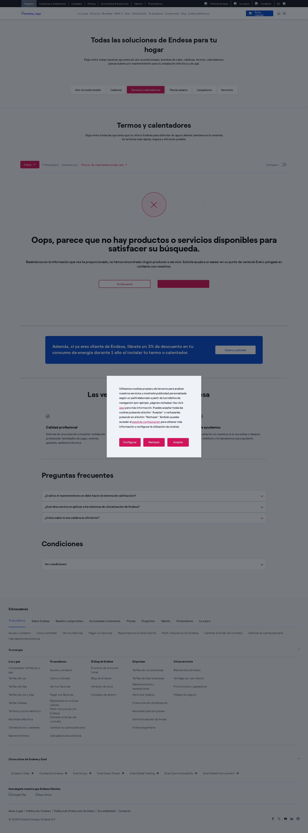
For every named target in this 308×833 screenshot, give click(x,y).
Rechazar (154, 442)
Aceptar (178, 442)
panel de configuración (146, 422)
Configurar (130, 442)
